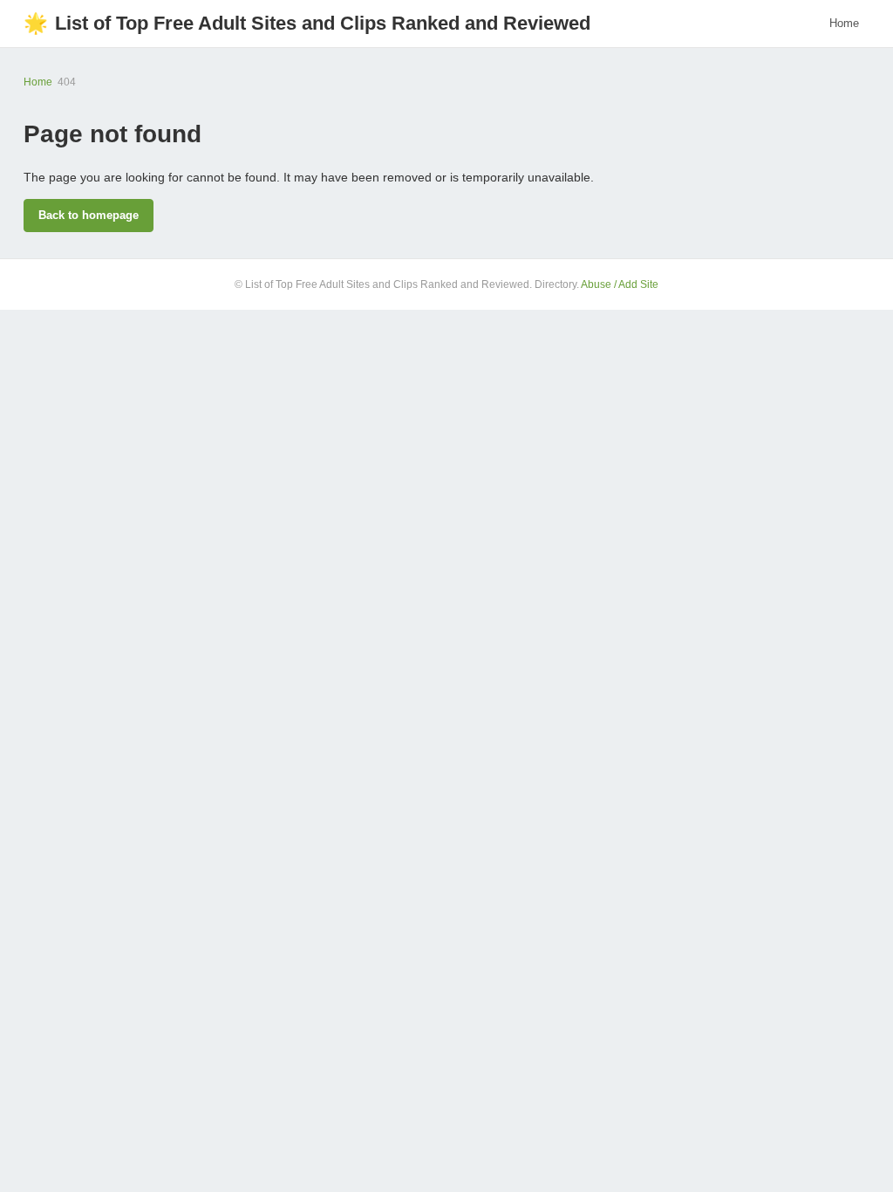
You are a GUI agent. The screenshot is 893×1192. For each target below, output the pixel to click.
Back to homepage (88, 215)
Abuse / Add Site (619, 284)
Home (844, 23)
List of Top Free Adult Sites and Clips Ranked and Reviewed (307, 23)
